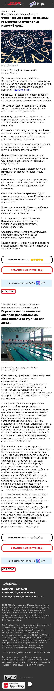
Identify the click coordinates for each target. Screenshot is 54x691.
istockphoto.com (9, 65)
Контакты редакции (14, 589)
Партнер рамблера (26, 677)
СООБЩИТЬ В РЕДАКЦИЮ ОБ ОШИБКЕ (23, 596)
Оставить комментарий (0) (27, 270)
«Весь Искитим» (22, 89)
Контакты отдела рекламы (18, 593)
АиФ (3, 362)
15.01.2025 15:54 (8, 11)
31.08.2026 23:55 (8, 304)
